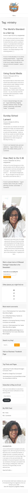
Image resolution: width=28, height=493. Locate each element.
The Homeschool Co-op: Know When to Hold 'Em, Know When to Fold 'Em (14, 377)
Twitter (5, 108)
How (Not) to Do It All (13, 157)
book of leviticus (7, 60)
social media (18, 106)
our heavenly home (13, 145)
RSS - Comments (7, 415)
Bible (21, 58)
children (16, 147)
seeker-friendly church (16, 62)
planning (5, 185)
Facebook (10, 104)
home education (12, 56)
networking (11, 106)
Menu (14, 15)
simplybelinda (20, 35)
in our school (20, 56)
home (13, 183)
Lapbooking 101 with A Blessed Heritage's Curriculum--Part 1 (13, 369)
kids (8, 149)
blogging (18, 103)
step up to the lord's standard (11, 64)
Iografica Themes (19, 486)
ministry (18, 60)
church (14, 60)
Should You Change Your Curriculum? (12, 373)
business (5, 104)
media (11, 149)
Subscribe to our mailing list (10, 271)
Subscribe (6, 400)
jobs (16, 183)
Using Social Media (12, 73)
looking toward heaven (9, 58)
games (5, 149)
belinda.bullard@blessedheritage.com (12, 330)
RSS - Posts (5, 412)
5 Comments (11, 108)
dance (9, 183)
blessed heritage (12, 101)
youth (19, 149)
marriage (20, 104)
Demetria (5, 320)
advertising (13, 103)
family (15, 104)
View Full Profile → (7, 470)
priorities (10, 185)
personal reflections (13, 182)
